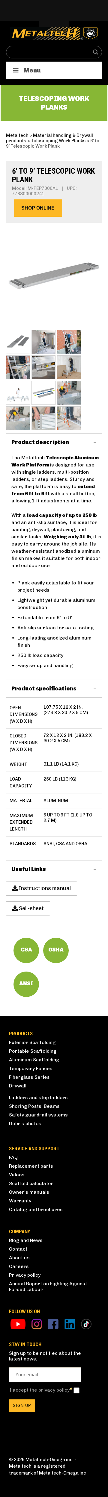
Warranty (20, 1201)
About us (19, 1257)
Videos (17, 1175)
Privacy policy (24, 1275)
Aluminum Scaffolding (34, 1060)
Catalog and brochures (36, 1209)
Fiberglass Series (29, 1077)
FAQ (13, 1157)
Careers (19, 1266)
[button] (38, 208)
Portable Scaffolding (32, 1051)
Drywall (17, 1086)
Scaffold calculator (31, 1183)
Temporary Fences (30, 1068)
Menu (32, 70)
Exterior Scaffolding (32, 1042)
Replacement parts (31, 1166)
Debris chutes (25, 1123)
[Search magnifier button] (96, 52)
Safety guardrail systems (38, 1115)
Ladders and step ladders (38, 1097)
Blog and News (26, 1240)
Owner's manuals (29, 1192)
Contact (18, 1249)
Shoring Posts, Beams (34, 1106)
